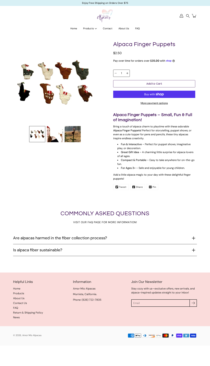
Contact (107, 28)
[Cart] (194, 15)
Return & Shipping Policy (28, 312)
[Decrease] (115, 73)
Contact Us (20, 303)
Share (139, 186)
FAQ (137, 28)
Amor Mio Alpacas (32, 335)
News (16, 317)
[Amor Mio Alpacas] (105, 16)
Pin (154, 186)
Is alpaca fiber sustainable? (37, 250)
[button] (188, 16)
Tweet (122, 186)
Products (88, 28)
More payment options (154, 103)
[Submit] (193, 303)
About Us (123, 28)
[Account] (181, 15)
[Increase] (127, 73)
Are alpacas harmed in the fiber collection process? (60, 238)
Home (73, 28)
